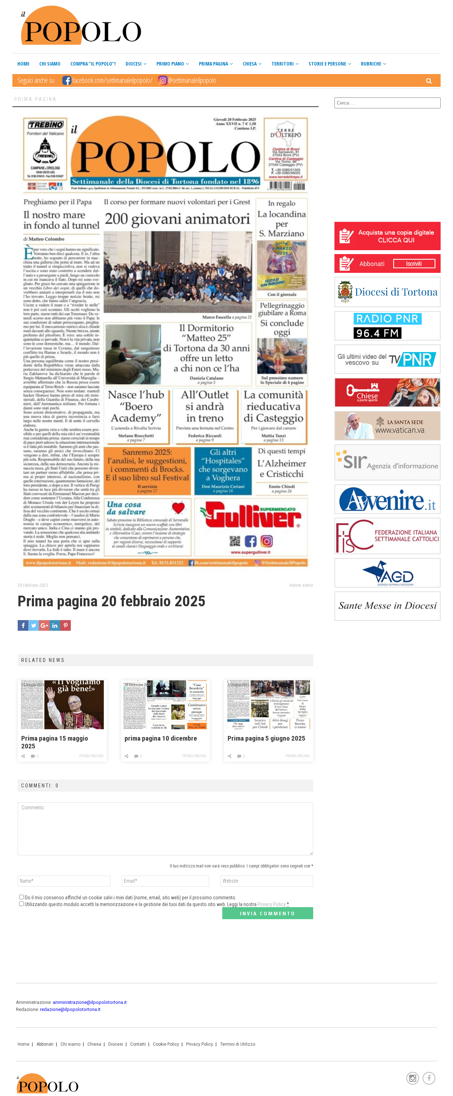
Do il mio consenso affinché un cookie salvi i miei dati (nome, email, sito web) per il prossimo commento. (130, 897)
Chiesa (250, 63)
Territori (282, 63)
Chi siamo (50, 63)
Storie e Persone (327, 63)
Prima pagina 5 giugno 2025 (266, 738)
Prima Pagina (213, 63)
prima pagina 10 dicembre (161, 738)
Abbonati (44, 1044)
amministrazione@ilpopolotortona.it (90, 1002)
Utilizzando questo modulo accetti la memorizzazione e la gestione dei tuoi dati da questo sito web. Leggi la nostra (157, 904)
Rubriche (371, 63)
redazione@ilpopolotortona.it (70, 1009)
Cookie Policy (166, 1044)
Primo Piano (170, 63)
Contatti (138, 1044)
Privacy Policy (272, 904)
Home (23, 63)
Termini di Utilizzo (237, 1044)
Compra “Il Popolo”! (93, 63)
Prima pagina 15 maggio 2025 (54, 742)
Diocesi (134, 63)
